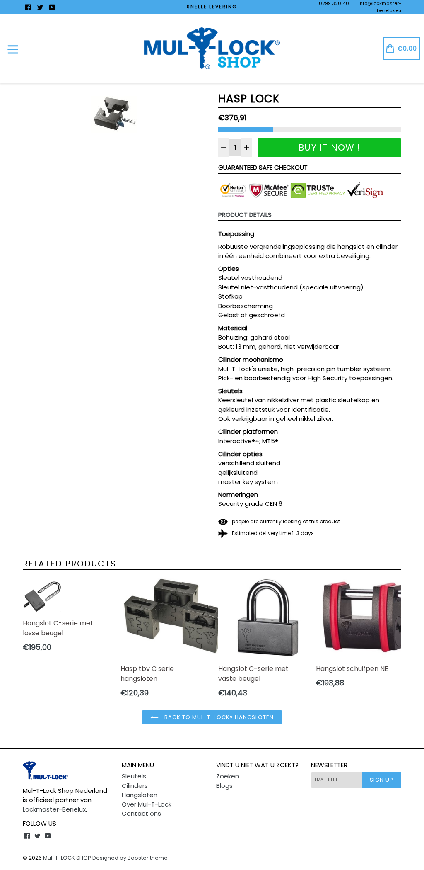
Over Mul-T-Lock (146, 804)
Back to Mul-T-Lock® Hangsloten (218, 717)
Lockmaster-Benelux (54, 809)
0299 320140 (334, 3)
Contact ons (141, 813)
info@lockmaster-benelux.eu (380, 7)
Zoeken (227, 776)
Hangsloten (139, 794)
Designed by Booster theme (130, 858)
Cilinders (135, 785)
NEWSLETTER (329, 765)
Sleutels (134, 776)
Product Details (245, 214)
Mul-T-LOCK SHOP (67, 858)
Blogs (224, 785)
